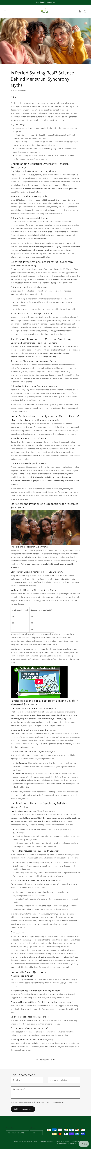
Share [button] (15, 97)
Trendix (21, 1141)
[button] (5, 11)
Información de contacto (77, 1143)
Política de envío (62, 1143)
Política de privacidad (62, 1141)
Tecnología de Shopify (30, 1141)
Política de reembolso (46, 1141)
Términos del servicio (78, 1141)
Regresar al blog (47, 1059)
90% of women (62, 920)
